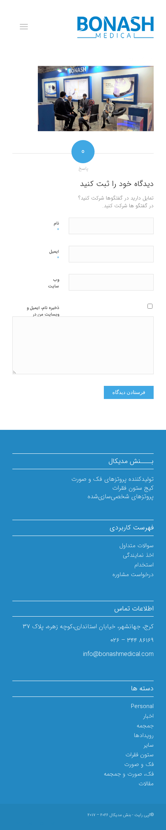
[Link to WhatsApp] (41, 824)
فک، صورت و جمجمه (129, 774)
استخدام (144, 565)
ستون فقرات (139, 754)
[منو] (25, 27)
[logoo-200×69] (97, 27)
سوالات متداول (136, 545)
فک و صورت (139, 764)
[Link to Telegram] (53, 824)
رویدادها (144, 735)
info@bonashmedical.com (118, 654)
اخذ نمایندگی (138, 555)
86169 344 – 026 (132, 640)
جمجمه (145, 725)
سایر (149, 745)
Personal (142, 706)
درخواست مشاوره (133, 574)
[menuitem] (25, 27)
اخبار (148, 716)
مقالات (146, 783)
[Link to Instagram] (30, 824)
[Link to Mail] (18, 824)
